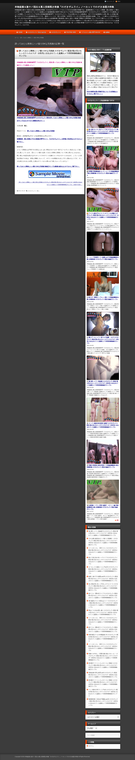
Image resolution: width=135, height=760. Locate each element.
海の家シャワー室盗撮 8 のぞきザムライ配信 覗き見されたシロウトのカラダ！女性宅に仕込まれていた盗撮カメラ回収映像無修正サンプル (103, 533)
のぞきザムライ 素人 (33, 191)
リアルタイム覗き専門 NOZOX (90, 32)
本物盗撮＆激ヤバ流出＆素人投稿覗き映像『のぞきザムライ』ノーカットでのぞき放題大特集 (64, 7)
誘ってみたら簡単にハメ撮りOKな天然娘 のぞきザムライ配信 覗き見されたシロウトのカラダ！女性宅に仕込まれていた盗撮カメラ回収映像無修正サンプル (50, 53)
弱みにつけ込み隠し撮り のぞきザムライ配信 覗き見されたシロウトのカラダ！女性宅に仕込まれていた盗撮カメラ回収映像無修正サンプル (103, 612)
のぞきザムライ (56, 32)
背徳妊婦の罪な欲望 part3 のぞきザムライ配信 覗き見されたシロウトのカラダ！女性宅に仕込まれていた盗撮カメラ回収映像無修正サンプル (102, 675)
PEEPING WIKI (71, 32)
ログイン (91, 746)
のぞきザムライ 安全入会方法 (37, 32)
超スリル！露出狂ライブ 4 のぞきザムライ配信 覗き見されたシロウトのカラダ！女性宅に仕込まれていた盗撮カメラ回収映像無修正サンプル (102, 629)
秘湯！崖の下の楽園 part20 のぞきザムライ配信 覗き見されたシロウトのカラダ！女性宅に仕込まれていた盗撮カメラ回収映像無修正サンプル (103, 578)
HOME (20, 32)
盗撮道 (107, 32)
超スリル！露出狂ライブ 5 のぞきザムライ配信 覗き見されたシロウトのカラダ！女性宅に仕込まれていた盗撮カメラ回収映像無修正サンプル (102, 595)
